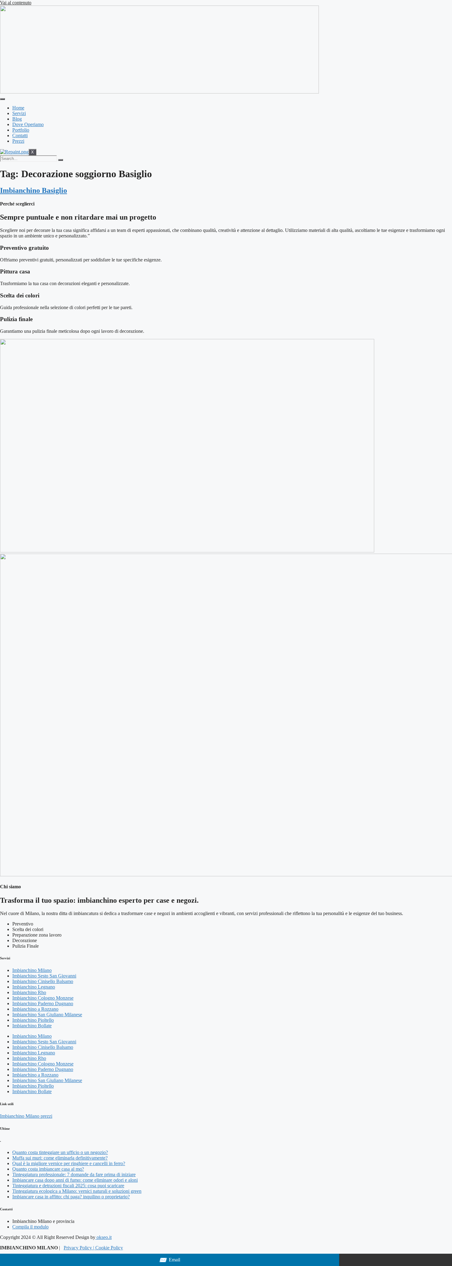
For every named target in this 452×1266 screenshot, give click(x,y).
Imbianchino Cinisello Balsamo (42, 981)
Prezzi (18, 141)
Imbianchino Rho (29, 992)
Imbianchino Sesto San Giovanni (44, 975)
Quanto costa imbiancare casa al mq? (48, 1169)
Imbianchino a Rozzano (35, 1009)
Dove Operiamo (28, 124)
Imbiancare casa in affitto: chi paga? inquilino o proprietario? (71, 1196)
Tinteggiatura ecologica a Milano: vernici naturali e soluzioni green (76, 1191)
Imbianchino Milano (32, 970)
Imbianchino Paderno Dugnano (42, 1003)
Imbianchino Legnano (33, 986)
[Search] (60, 160)
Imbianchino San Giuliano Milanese (47, 1014)
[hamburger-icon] (2, 99)
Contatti (20, 135)
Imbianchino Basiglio (33, 190)
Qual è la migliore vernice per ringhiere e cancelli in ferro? (68, 1163)
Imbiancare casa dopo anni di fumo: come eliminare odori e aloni (75, 1180)
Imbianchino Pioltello (33, 1020)
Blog (17, 118)
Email (169, 1260)
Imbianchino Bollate (32, 1025)
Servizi (19, 113)
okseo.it (103, 1237)
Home (18, 107)
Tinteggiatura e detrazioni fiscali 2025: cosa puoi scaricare (68, 1185)
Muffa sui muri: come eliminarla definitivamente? (60, 1157)
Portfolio (20, 130)
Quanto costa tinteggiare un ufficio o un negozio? (60, 1152)
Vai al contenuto (15, 2)
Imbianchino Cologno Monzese (42, 998)
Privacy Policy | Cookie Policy (93, 1247)
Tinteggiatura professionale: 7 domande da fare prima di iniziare (74, 1174)
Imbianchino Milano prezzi (26, 1116)
